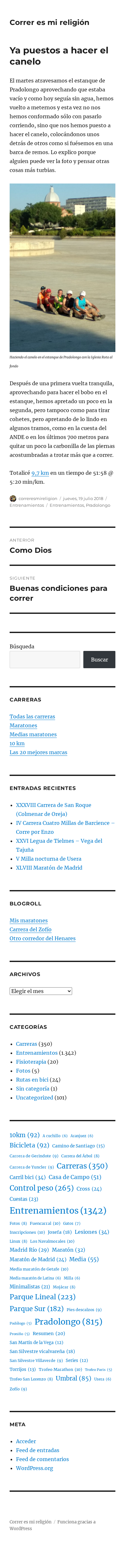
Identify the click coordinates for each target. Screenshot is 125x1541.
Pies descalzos (84, 1309)
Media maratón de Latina (35, 1278)
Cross (89, 1189)
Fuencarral (45, 1223)
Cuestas (24, 1199)
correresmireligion (38, 498)
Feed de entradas (37, 1450)
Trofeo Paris (98, 1370)
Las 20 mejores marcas (38, 752)
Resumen (49, 1333)
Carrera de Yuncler (32, 1167)
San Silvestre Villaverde (36, 1360)
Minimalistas (30, 1287)
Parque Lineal (43, 1297)
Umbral (73, 1378)
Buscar (99, 659)
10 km (17, 743)
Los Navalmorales (52, 1241)
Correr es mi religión (49, 22)
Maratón (68, 1250)
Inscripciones (27, 1232)
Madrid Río (29, 1250)
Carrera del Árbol (80, 1156)
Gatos (71, 1223)
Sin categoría (32, 1088)
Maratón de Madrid (38, 1259)
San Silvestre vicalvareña (42, 1351)
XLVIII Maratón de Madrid (49, 867)
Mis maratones (29, 920)
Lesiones (92, 1232)
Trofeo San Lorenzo (31, 1379)
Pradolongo (98, 505)
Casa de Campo (75, 1177)
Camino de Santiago (78, 1146)
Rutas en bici (32, 1079)
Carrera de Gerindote (34, 1156)
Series (77, 1360)
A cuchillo (55, 1136)
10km (25, 1135)
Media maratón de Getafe (39, 1269)
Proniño (20, 1334)
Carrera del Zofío (31, 929)
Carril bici (28, 1177)
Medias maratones (33, 734)
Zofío (18, 1389)
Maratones (23, 725)
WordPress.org (34, 1468)
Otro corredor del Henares (43, 938)
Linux (18, 1241)
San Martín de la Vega (36, 1342)
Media (84, 1259)
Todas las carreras (32, 716)
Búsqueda (22, 646)
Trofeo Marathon (60, 1369)
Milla (72, 1278)
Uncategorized (34, 1097)
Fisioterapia (31, 1062)
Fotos (23, 1071)
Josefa (60, 1232)
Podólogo (21, 1323)
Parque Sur (37, 1309)
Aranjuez (82, 1136)
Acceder (26, 1441)
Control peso (42, 1188)
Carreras (26, 1044)
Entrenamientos (27, 505)
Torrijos (23, 1369)
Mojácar (64, 1287)
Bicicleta (29, 1145)
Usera (102, 1379)
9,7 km (40, 473)
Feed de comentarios (42, 1459)
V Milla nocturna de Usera (48, 859)
